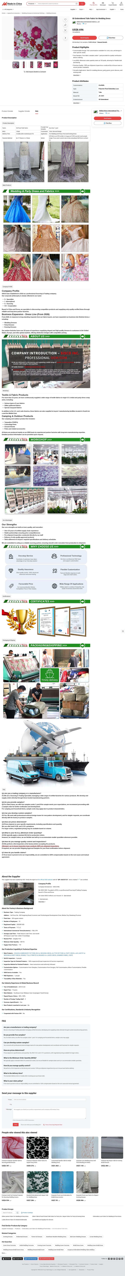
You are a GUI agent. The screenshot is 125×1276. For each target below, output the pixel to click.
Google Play (17, 1258)
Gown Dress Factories (9, 1245)
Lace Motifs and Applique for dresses (42, 1219)
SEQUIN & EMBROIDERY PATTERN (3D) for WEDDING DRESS (32, 953)
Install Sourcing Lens (47, 1258)
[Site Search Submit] (82, 4)
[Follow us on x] (112, 1258)
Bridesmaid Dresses (22, 1236)
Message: (9, 1109)
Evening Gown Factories (44, 1245)
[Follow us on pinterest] (120, 1258)
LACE (77, 953)
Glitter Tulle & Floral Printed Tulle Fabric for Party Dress (47, 1216)
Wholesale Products (62, 1264)
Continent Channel (83, 1264)
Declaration (82, 1269)
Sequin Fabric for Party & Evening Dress (73, 1216)
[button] (77, 3)
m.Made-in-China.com (66, 1266)
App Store (6, 1258)
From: (10, 1099)
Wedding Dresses (51, 13)
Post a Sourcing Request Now (52, 1125)
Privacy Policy (90, 1269)
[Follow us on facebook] (109, 1258)
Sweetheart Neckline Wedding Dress (56, 1236)
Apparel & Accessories (13, 13)
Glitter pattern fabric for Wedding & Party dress (15, 1216)
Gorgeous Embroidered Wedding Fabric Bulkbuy (81, 1250)
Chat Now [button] (112, 38)
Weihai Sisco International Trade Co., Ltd (88, 21)
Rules (122, 9)
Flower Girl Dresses (36, 1236)
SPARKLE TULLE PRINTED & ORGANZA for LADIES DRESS (38, 955)
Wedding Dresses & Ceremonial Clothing (33, 13)
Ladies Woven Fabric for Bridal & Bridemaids (14, 1219)
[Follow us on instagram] (114, 1258)
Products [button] (31, 4)
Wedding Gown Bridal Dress (95, 1245)
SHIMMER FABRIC (62, 955)
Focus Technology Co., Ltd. (49, 1269)
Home (3, 13)
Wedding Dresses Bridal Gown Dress (13, 1250)
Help (90, 9)
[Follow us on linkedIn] (122, 1258)
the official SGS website (45, 879)
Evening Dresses (8, 1236)
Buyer (81, 9)
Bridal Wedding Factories (27, 1245)
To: (11, 1104)
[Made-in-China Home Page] (12, 4)
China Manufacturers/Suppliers (48, 1264)
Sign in (121, 5)
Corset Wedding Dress (96, 1236)
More (3, 1253)
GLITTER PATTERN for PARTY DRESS (63, 953)
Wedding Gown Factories (62, 1245)
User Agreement (72, 1269)
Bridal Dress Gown (78, 1245)
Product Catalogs (28, 1212)
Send (15, 1124)
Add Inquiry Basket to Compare (36, 72)
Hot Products (25, 1264)
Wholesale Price (73, 1264)
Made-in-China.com (54, 1266)
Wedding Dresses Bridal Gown (36, 1250)
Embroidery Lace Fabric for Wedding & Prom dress (107, 1216)
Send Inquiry (84, 38)
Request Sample (102, 42)
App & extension (100, 9)
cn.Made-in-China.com (79, 1266)
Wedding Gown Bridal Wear (56, 1250)
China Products (34, 1264)
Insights (101, 1264)
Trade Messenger (31, 1258)
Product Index (93, 1264)
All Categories (8, 9)
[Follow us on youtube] (117, 1258)
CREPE (71, 955)
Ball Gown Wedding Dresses (78, 1236)
